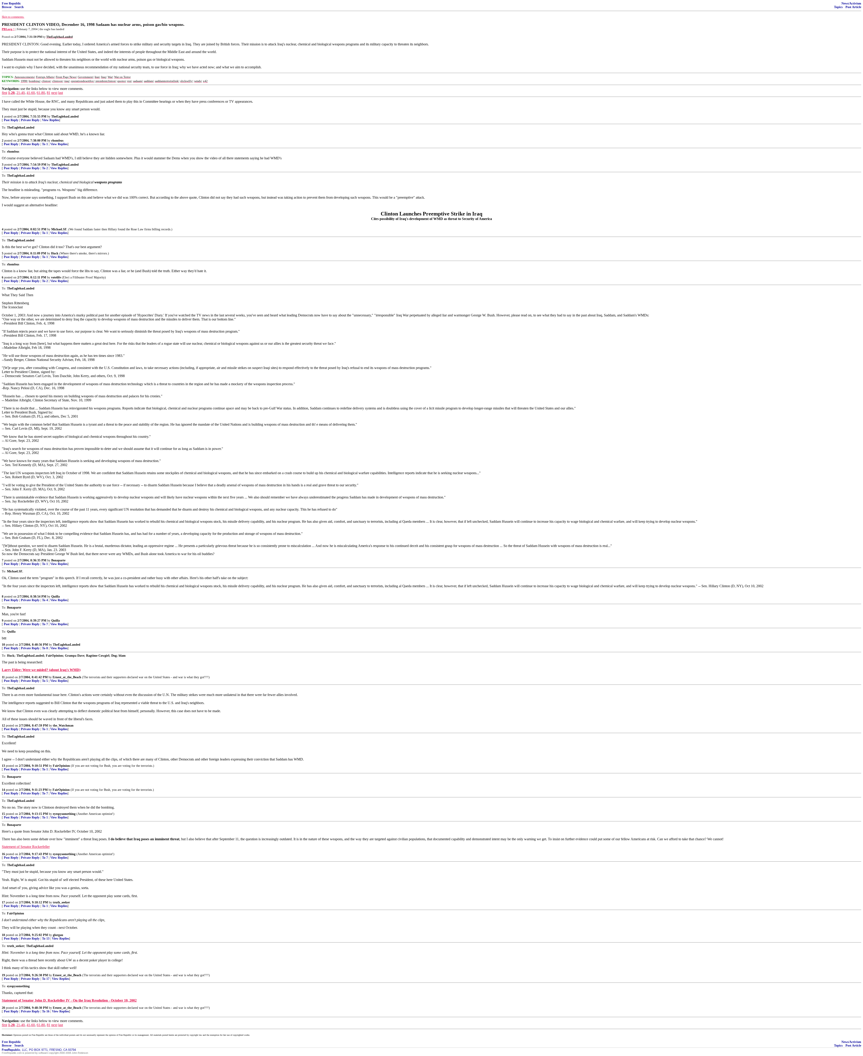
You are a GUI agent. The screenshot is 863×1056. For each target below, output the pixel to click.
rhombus (57, 140)
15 (3, 814)
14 (3, 789)
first (4, 93)
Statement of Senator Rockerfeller (26, 847)
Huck (54, 253)
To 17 (45, 978)
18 (3, 935)
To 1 (45, 144)
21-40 (20, 93)
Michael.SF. (59, 229)
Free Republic (11, 3)
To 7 (45, 624)
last (60, 93)
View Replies (50, 120)
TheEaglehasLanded (65, 116)
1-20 (11, 93)
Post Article (853, 7)
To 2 (45, 168)
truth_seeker (61, 902)
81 (48, 93)
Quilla (55, 596)
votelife (56, 277)
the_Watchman (63, 725)
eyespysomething (64, 814)
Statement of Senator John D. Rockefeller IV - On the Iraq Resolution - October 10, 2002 (69, 1000)
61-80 (41, 93)
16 (3, 854)
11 (3, 677)
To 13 (45, 938)
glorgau (58, 935)
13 (3, 765)
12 (3, 725)
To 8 (45, 648)
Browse (6, 7)
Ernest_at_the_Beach (67, 677)
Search (19, 7)
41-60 (31, 93)
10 (3, 644)
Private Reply (30, 120)
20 (3, 1007)
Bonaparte (58, 560)
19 (3, 975)
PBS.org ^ (8, 29)
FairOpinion (61, 765)
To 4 (45, 600)
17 (3, 902)
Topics (838, 7)
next (54, 93)
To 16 (45, 1011)
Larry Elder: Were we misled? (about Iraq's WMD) (41, 670)
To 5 (45, 681)
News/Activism (851, 3)
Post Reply (11, 120)
